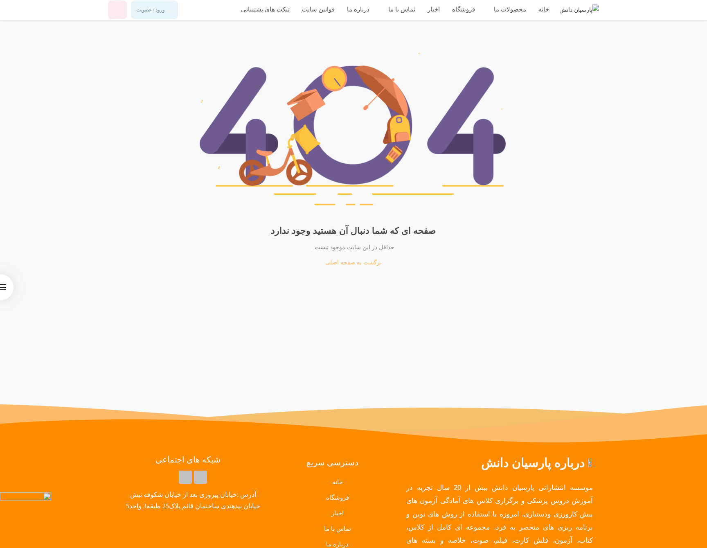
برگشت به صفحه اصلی (353, 262)
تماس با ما (401, 9)
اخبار (434, 9)
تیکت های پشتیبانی (265, 9)
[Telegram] (200, 477)
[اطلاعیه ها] (117, 9)
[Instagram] (185, 477)
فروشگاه (463, 9)
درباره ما (358, 9)
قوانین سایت (318, 9)
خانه (543, 9)
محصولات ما (509, 9)
